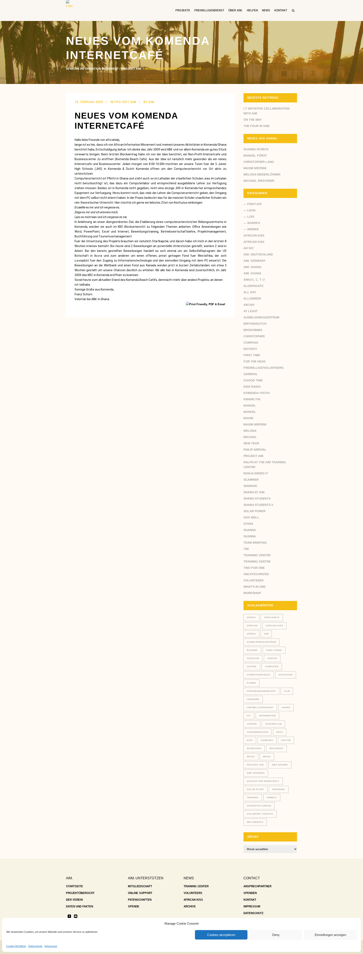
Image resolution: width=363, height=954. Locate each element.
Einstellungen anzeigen (330, 935)
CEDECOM (253, 658)
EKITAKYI (250, 349)
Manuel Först (255, 155)
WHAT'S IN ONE (254, 586)
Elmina (251, 683)
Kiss (250, 740)
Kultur (286, 740)
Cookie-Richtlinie (16, 946)
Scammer (251, 479)
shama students (257, 498)
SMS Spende (280, 765)
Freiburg (253, 699)
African (252, 625)
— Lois (248, 216)
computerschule (258, 675)
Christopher (254, 336)
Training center (257, 555)
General (250, 374)
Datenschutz (35, 946)
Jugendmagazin (257, 732)
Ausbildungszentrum (261, 317)
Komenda (267, 740)
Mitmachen (254, 748)
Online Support (140, 893)
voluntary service (260, 814)
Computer (272, 666)
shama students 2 (258, 504)
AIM (266, 634)
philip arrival (254, 449)
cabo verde (274, 650)
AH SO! (248, 248)
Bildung (252, 650)
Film (287, 691)
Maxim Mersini (254, 168)
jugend (252, 724)
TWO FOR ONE (254, 567)
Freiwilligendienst (260, 707)
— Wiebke (251, 229)
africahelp (272, 617)
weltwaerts (255, 822)
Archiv (249, 304)
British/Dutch (254, 323)
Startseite (74, 886)
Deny (276, 935)
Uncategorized (256, 574)
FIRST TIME (251, 355)
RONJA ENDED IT (255, 473)
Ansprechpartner (257, 886)
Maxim (248, 418)
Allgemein (252, 298)
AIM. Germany (254, 260)
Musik (267, 756)
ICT (249, 716)
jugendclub (273, 724)
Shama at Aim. (254, 492)
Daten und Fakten (79, 906)
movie (251, 756)
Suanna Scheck (256, 149)
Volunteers (253, 580)
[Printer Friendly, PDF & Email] (206, 304)
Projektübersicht (80, 893)
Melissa (249, 430)
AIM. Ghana (252, 267)
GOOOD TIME (253, 380)
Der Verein (74, 899)
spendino (278, 789)
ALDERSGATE (253, 286)
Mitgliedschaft (140, 886)
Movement (276, 748)
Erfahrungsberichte (261, 691)
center (272, 658)
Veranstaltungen (259, 806)
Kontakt (249, 899)
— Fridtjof (252, 204)
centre (252, 666)
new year (251, 443)
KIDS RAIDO (252, 386)
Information (267, 716)
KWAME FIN (251, 399)
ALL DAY (249, 292)
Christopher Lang (258, 162)
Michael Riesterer (258, 180)
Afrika (251, 634)
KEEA (279, 732)
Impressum (51, 946)
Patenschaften (139, 899)
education (286, 675)
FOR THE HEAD (254, 361)
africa (251, 617)
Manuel (249, 405)
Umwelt (272, 797)
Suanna (249, 530)
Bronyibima (252, 330)
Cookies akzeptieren (221, 935)
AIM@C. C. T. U (254, 279)
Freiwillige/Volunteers (263, 367)
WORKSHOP (252, 593)
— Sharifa (251, 223)
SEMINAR (250, 486)
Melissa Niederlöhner (261, 174)
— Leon (249, 210)
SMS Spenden (256, 773)
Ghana (286, 707)
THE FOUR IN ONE (256, 126)
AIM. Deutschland (258, 254)
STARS (248, 523)
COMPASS (250, 342)
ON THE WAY (252, 119)
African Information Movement (92, 68)
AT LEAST (250, 311)
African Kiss (253, 235)
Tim (246, 549)
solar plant (255, 789)
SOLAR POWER (254, 511)
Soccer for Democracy (263, 781)
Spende (133, 906)
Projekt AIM (131, 68)
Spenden (250, 893)
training (253, 797)
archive (190, 906)
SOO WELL (251, 517)
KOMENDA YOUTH (256, 393)
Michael (250, 437)
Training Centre (257, 561)
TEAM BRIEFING (255, 542)
